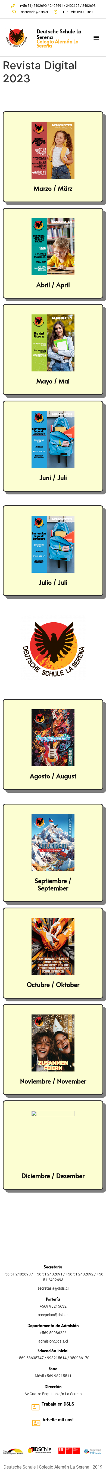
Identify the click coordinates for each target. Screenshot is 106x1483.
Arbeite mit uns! (57, 1419)
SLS (70, 1404)
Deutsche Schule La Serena (59, 34)
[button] (96, 37)
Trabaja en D (54, 1404)
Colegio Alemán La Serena (58, 43)
